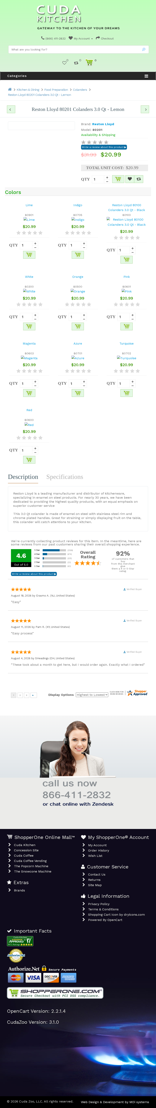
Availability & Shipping (98, 135)
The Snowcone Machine (32, 871)
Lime (29, 205)
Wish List (95, 856)
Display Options (61, 695)
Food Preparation (56, 90)
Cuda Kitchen (24, 845)
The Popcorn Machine (31, 866)
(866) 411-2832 (55, 38)
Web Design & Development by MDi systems (115, 1102)
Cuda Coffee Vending (30, 861)
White (29, 277)
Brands (19, 890)
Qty (85, 179)
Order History (98, 850)
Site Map (95, 885)
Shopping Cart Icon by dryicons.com (116, 914)
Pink (127, 277)
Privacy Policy (98, 904)
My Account (82, 38)
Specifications (64, 476)
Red (29, 410)
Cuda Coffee (24, 855)
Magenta (29, 343)
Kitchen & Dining (28, 90)
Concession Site (26, 850)
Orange (77, 277)
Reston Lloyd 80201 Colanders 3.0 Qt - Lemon (39, 95)
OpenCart (114, 920)
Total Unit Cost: (105, 168)
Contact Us (96, 874)
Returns (94, 880)
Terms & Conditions (103, 909)
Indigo (77, 205)
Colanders (80, 90)
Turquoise (126, 343)
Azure (78, 343)
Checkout (107, 38)
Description (23, 476)
